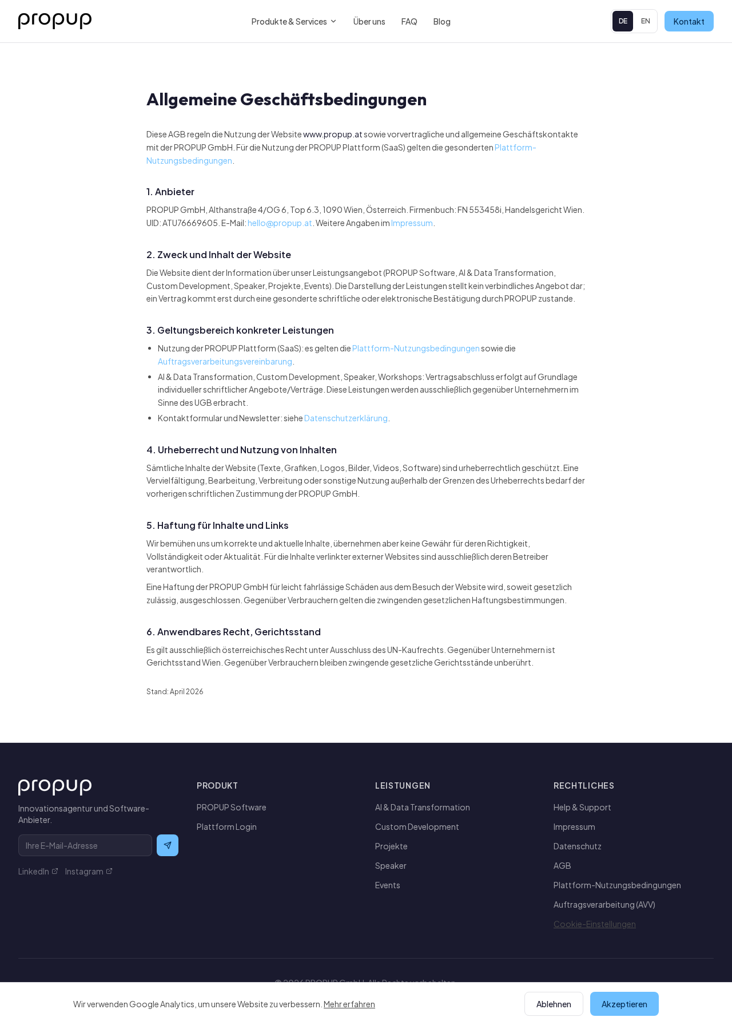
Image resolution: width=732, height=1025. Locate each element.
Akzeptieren (624, 1004)
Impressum (412, 222)
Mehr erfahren (349, 1004)
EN (645, 21)
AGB (562, 865)
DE (623, 21)
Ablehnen (553, 1004)
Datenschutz (578, 846)
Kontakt (689, 21)
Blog (442, 21)
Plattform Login (227, 826)
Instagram (84, 871)
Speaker (391, 865)
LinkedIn (33, 871)
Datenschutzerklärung (346, 418)
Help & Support (582, 807)
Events (387, 885)
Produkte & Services (289, 21)
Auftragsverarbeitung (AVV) (604, 904)
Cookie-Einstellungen (595, 924)
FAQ (409, 21)
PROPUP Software (231, 807)
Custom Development (417, 826)
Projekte (391, 846)
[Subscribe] (167, 845)
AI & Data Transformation (422, 807)
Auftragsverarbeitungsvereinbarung (225, 361)
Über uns (369, 21)
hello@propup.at (280, 222)
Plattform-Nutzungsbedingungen (416, 348)
